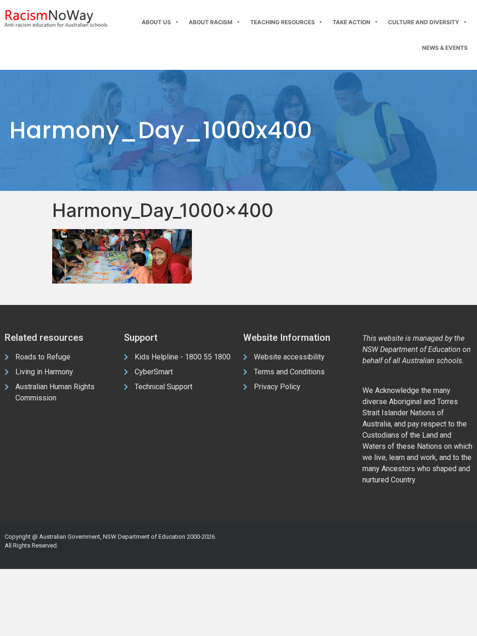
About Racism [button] (210, 22)
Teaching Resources (282, 22)
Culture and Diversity (423, 22)
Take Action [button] (351, 22)
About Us (156, 22)
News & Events (445, 47)
